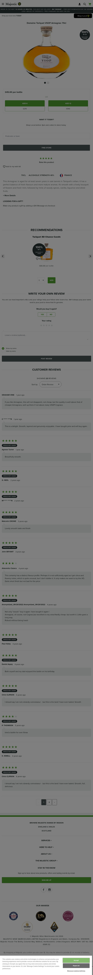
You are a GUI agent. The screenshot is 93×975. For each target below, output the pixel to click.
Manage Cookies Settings (76, 971)
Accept (76, 960)
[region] (46, 965)
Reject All (76, 966)
